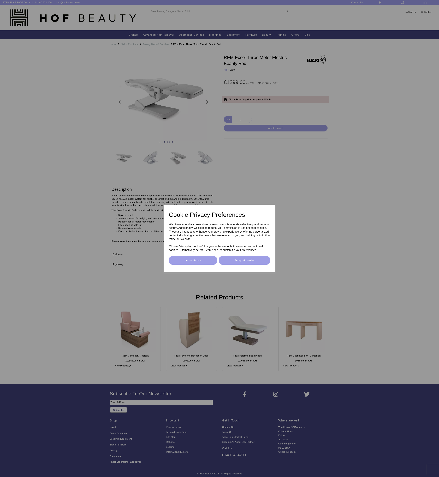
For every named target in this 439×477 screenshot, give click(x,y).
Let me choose (193, 260)
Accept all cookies (244, 260)
